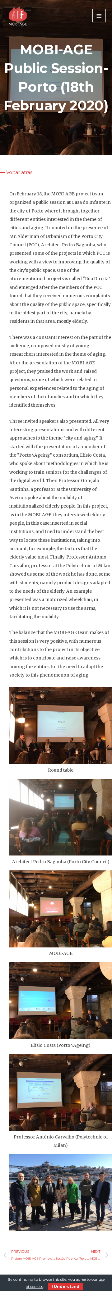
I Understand (65, 1286)
